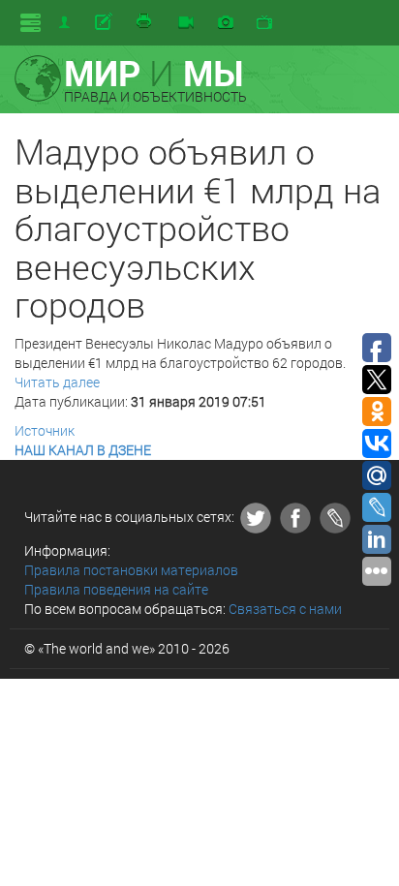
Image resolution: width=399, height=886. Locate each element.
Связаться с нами (285, 608)
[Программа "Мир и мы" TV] (264, 23)
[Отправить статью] (105, 22)
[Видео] (186, 23)
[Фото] (225, 23)
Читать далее (57, 382)
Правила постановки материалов (131, 570)
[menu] (30, 23)
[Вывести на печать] (145, 22)
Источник (45, 430)
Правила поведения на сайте (116, 589)
